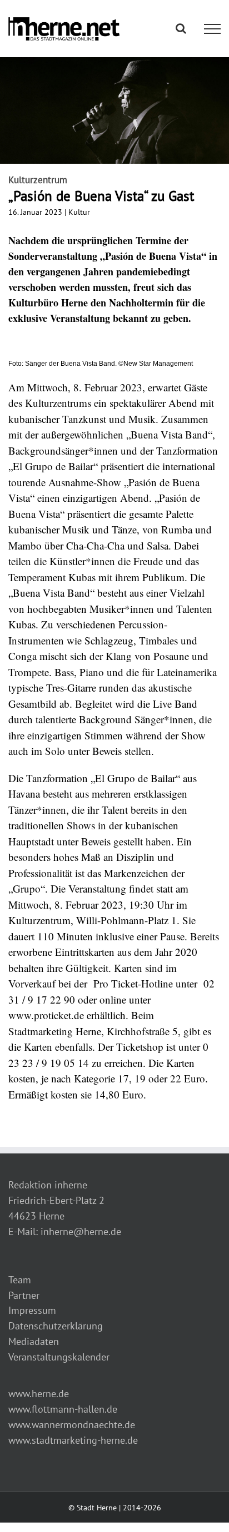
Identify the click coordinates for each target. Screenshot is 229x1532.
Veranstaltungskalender (58, 1356)
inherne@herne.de (81, 1231)
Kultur (79, 212)
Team (19, 1279)
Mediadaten (33, 1341)
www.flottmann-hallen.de (62, 1409)
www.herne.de (38, 1393)
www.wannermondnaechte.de (71, 1424)
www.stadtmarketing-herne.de (73, 1440)
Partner (23, 1295)
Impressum (32, 1310)
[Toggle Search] (181, 28)
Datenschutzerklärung (55, 1325)
